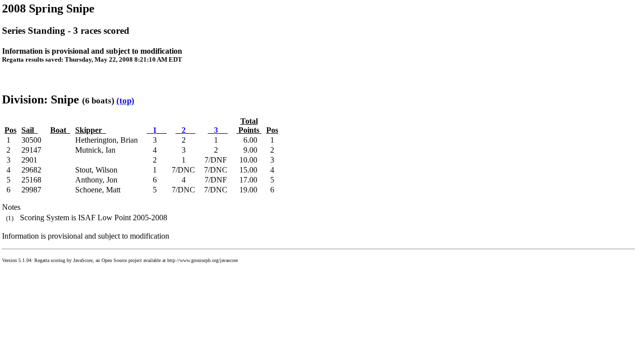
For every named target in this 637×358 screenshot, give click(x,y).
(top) (125, 100)
